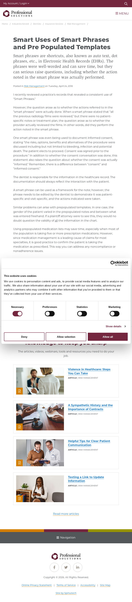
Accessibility (87, 585)
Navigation (67, 537)
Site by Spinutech (66, 593)
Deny (24, 336)
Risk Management (34, 86)
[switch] (50, 313)
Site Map (105, 585)
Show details (113, 326)
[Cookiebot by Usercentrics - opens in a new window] (113, 263)
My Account (15, 3)
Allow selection (66, 336)
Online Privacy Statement (37, 585)
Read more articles (66, 514)
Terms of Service (66, 585)
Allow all (108, 336)
